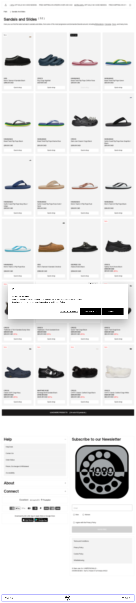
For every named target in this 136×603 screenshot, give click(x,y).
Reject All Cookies (69, 312)
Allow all (113, 312)
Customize (89, 312)
